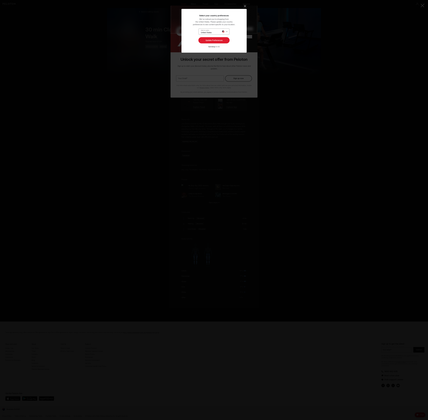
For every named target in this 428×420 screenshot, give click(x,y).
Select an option (205, 30)
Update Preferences (214, 40)
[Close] (214, 6)
